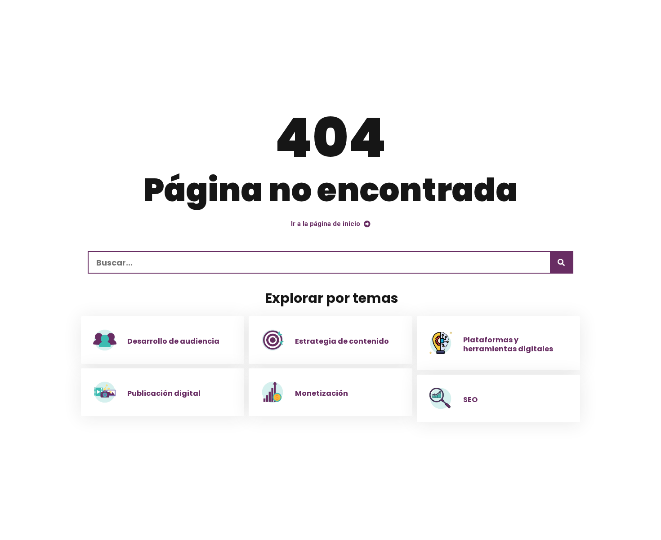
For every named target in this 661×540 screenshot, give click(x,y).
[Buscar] (561, 262)
